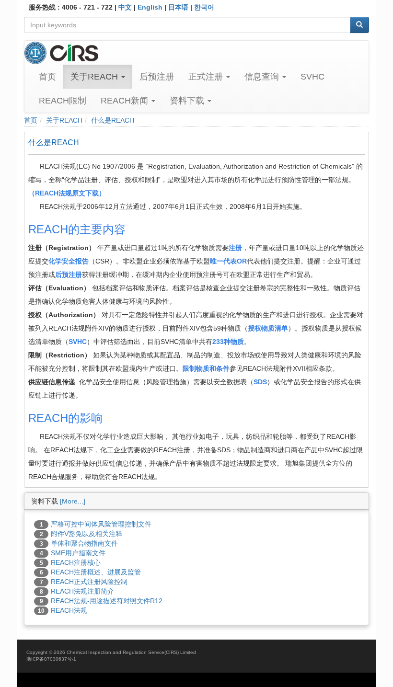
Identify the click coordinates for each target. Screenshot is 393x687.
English (150, 7)
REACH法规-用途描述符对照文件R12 (106, 601)
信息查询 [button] (262, 76)
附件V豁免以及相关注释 (86, 534)
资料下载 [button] (188, 100)
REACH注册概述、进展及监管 (96, 572)
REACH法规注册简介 (82, 591)
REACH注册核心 (76, 562)
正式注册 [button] (206, 76)
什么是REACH (112, 120)
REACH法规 (69, 610)
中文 (125, 7)
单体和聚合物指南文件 (84, 543)
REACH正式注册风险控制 (89, 581)
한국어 (204, 7)
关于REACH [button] (95, 76)
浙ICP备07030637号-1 (51, 659)
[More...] (72, 501)
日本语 (178, 7)
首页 (47, 76)
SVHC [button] (312, 76)
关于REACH (64, 120)
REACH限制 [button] (62, 100)
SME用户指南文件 (78, 553)
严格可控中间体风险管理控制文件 (101, 524)
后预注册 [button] (156, 76)
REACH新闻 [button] (125, 100)
